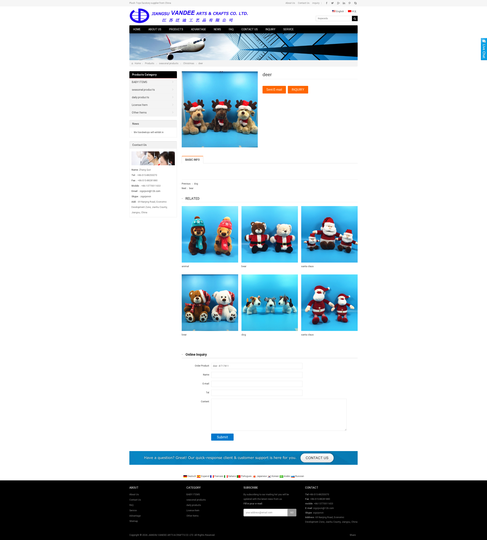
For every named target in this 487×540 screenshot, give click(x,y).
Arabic (287, 476)
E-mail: (206, 383)
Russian (299, 476)
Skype (355, 3)
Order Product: (202, 365)
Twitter (332, 3)
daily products (140, 97)
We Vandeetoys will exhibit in (149, 132)
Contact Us (304, 3)
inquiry (315, 3)
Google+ (338, 3)
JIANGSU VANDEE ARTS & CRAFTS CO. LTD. (171, 535)
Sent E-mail (274, 89)
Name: (206, 374)
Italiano (232, 476)
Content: (205, 401)
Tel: (208, 392)
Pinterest (349, 3)
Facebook (326, 3)
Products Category (144, 74)
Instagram (343, 3)
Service (288, 29)
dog (196, 183)
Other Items (139, 112)
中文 (353, 11)
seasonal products (168, 63)
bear (191, 188)
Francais (219, 476)
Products (176, 29)
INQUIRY (298, 89)
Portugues (246, 476)
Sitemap (133, 521)
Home (137, 29)
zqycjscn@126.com (150, 191)
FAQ (231, 29)
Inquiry (270, 29)
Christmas (188, 63)
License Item (140, 104)
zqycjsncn (145, 196)
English (340, 11)
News (217, 29)
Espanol (205, 476)
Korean (275, 476)
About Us (290, 3)
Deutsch (192, 476)
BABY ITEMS (139, 82)
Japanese (261, 476)
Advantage (198, 29)
